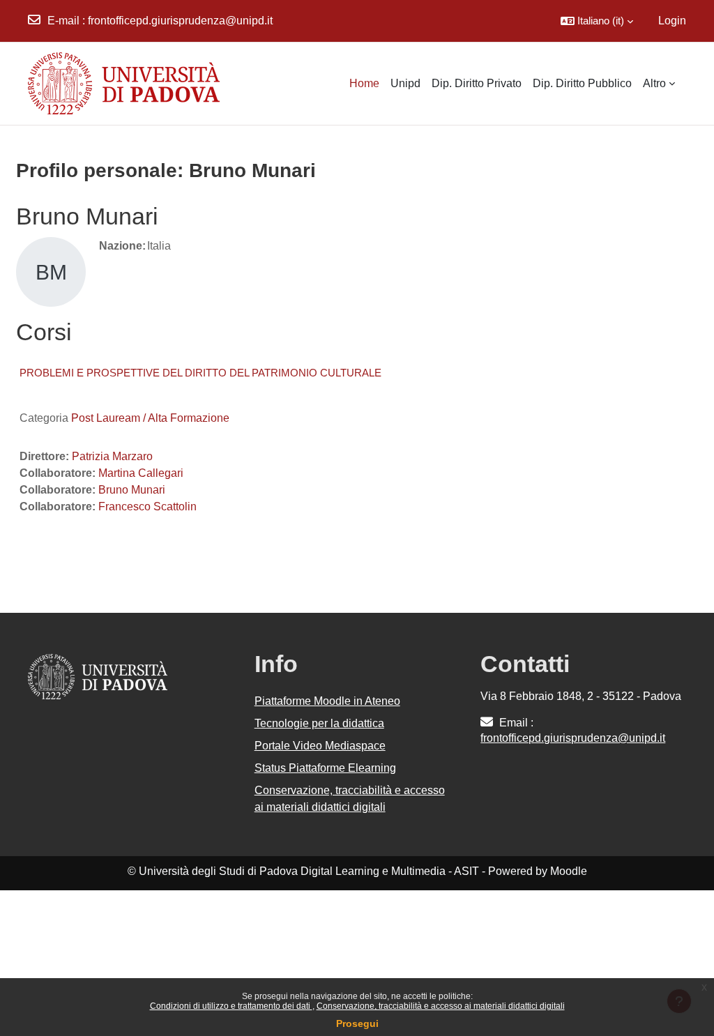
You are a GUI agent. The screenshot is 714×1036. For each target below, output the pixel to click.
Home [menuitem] (364, 83)
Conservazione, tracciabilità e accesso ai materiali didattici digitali (441, 1006)
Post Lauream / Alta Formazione (150, 418)
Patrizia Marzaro (112, 456)
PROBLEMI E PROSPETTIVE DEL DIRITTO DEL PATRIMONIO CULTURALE (200, 373)
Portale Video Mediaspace (320, 746)
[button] (596, 21)
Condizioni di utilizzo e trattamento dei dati (231, 1006)
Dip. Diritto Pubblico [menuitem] (582, 83)
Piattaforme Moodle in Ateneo (327, 701)
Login (672, 20)
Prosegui (357, 1023)
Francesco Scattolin (147, 506)
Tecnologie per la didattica (319, 723)
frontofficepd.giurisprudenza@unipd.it (180, 20)
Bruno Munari (131, 490)
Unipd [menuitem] (405, 83)
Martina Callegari (140, 473)
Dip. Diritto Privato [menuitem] (477, 83)
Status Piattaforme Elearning (325, 768)
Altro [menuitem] (654, 83)
